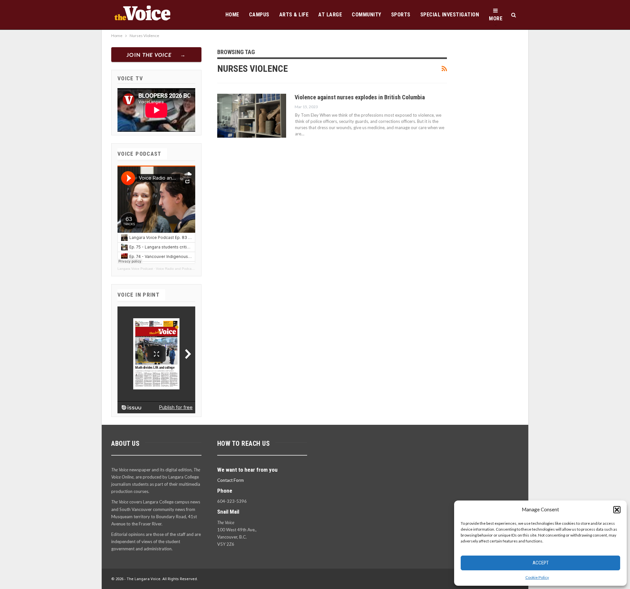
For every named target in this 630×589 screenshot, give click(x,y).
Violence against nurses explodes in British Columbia (360, 97)
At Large (330, 14)
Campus (259, 14)
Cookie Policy (537, 577)
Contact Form (230, 480)
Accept (541, 563)
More (495, 18)
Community (366, 14)
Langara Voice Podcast (135, 268)
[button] (617, 509)
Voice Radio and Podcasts (176, 268)
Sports (400, 14)
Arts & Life (294, 14)
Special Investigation (449, 14)
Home (232, 14)
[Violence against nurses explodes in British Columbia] (251, 116)
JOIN (149, 54)
